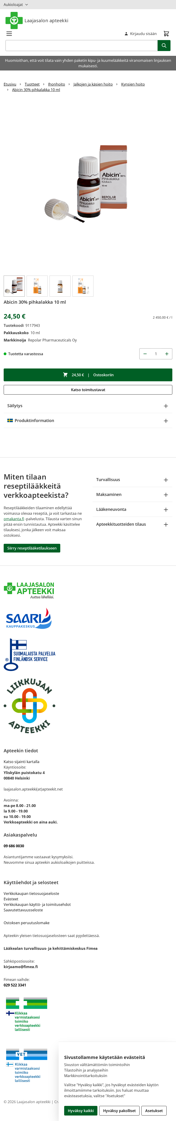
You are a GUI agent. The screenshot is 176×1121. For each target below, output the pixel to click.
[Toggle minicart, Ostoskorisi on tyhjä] (166, 34)
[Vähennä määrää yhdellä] (144, 353)
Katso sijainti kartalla (21, 761)
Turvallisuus (108, 479)
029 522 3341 (15, 985)
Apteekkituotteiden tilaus (121, 524)
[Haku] (164, 45)
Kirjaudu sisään (143, 33)
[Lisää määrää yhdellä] (166, 353)
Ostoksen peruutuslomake (27, 922)
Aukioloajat (13, 4)
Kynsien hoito (133, 84)
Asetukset (154, 1110)
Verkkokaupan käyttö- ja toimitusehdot (38, 904)
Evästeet (11, 899)
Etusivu (10, 84)
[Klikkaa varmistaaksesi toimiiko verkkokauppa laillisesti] (88, 1014)
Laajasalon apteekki (47, 20)
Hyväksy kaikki (81, 1110)
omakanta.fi (14, 518)
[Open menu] (9, 33)
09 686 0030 (14, 845)
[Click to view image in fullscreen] (88, 186)
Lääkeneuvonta (111, 509)
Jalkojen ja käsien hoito (93, 84)
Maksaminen (108, 494)
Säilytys (14, 405)
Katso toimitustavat (88, 389)
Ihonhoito (56, 84)
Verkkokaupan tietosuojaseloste (31, 893)
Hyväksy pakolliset (119, 1110)
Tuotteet (32, 84)
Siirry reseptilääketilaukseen (32, 548)
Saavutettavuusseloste (23, 910)
